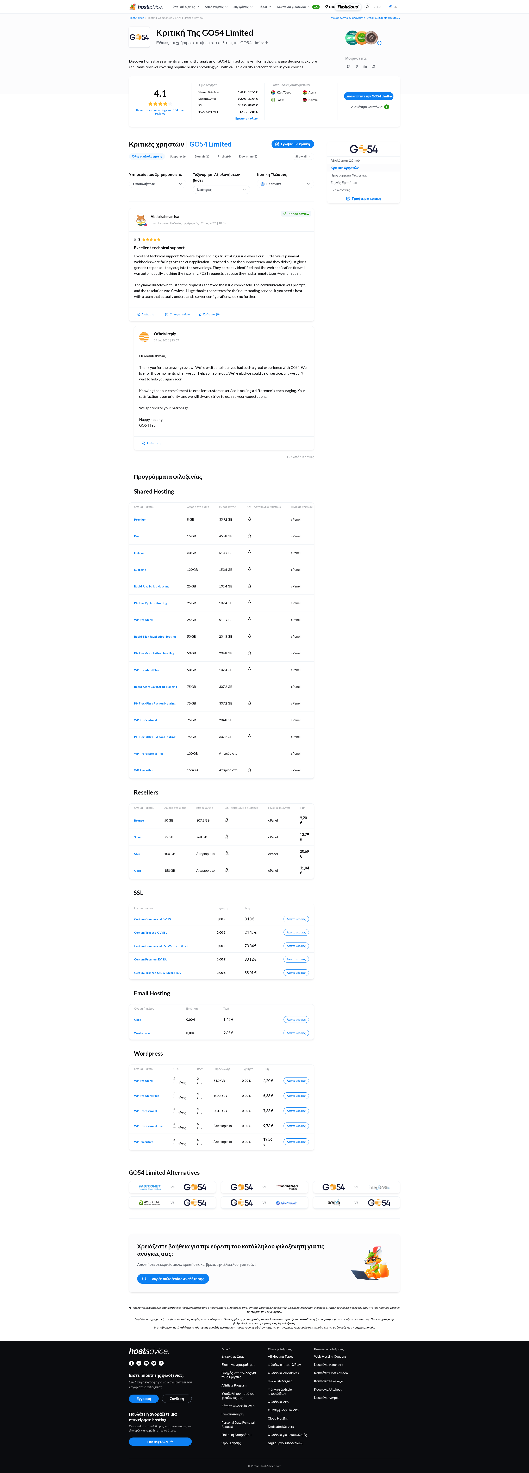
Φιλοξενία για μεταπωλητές (287, 1435)
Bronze (139, 820)
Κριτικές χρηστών (345, 168)
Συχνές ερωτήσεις (344, 183)
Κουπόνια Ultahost (328, 1389)
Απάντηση (149, 314)
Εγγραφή (144, 1399)
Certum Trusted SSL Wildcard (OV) (158, 973)
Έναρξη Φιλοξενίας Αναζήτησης (176, 1278)
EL (395, 6)
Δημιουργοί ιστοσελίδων (285, 1443)
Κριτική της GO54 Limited (204, 33)
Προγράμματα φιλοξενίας (349, 175)
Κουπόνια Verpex (326, 1398)
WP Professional (145, 720)
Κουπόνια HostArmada (331, 1373)
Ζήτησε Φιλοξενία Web (238, 1406)
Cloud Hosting (278, 1418)
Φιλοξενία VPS (278, 1402)
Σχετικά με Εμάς (233, 1356)
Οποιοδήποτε (144, 184)
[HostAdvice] (146, 7)
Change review (180, 314)
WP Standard (143, 620)
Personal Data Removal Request (238, 1424)
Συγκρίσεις (241, 6)
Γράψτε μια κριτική (295, 144)
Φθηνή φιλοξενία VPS (283, 1410)
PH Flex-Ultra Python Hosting (154, 703)
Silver (138, 837)
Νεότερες (204, 190)
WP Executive (143, 770)
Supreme (140, 569)
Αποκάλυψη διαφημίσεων (383, 17)
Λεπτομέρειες (296, 919)
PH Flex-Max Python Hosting (154, 653)
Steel (137, 854)
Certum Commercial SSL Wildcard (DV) (161, 946)
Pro (136, 536)
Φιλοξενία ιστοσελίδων (284, 1364)
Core (137, 1019)
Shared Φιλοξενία (280, 1381)
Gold (137, 870)
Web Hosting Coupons (330, 1356)
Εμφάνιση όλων (246, 118)
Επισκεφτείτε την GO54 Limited (368, 96)
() (211, 314)
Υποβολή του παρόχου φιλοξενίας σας (238, 1395)
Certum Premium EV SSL (150, 959)
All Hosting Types (280, 1356)
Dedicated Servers (281, 1426)
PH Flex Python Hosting (150, 603)
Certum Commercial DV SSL (153, 919)
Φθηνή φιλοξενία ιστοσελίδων (280, 1391)
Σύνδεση (177, 1399)
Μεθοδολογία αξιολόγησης (348, 17)
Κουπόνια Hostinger (329, 1381)
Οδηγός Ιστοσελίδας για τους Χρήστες (239, 1375)
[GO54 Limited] (139, 37)
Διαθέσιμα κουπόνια (369, 107)
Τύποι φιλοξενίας (183, 6)
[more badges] (379, 43)
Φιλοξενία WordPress (283, 1373)
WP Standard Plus (146, 670)
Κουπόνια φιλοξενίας (297, 6)
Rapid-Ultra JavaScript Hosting (155, 686)
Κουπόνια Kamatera (328, 1364)
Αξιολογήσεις (214, 6)
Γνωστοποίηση (233, 1414)
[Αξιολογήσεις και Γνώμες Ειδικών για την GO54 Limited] (348, 66)
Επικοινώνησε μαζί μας (238, 1364)
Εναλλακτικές (340, 190)
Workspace (142, 1033)
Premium (140, 519)
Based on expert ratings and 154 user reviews (160, 111)
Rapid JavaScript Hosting (151, 586)
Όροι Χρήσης (231, 1443)
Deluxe (139, 553)
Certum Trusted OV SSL (150, 932)
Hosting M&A (157, 1441)
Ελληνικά (273, 184)
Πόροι (263, 6)
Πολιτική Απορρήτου (236, 1435)
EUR (377, 6)
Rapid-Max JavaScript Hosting (155, 636)
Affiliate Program (234, 1385)
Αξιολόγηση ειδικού (345, 160)
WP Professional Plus (148, 753)
